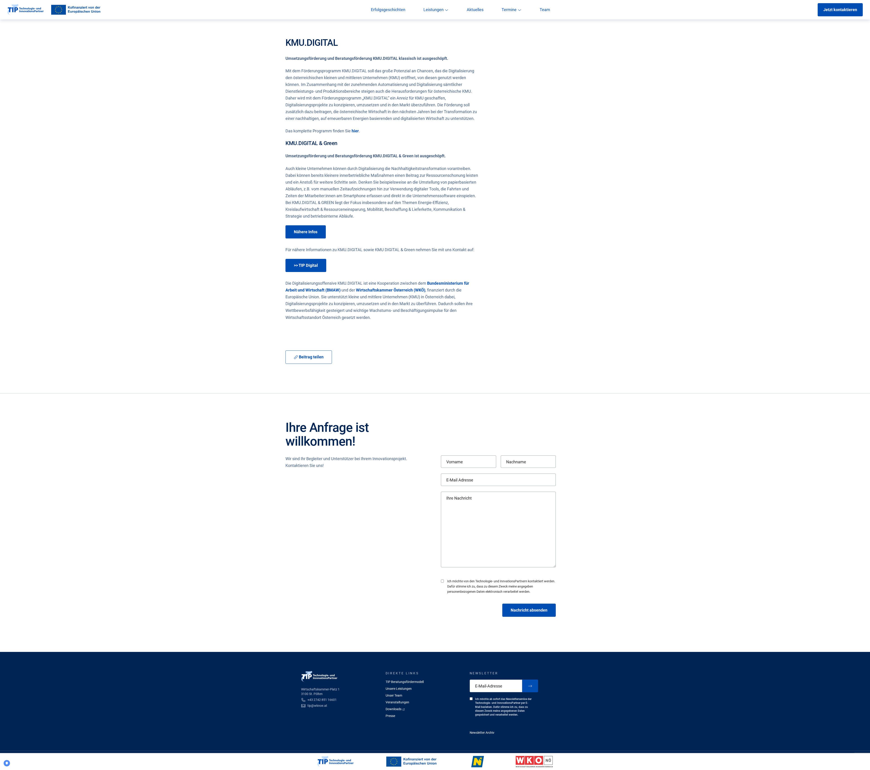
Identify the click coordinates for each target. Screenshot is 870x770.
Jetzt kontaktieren (840, 9)
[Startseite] (25, 9)
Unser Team (394, 695)
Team (545, 9)
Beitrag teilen (311, 357)
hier (355, 131)
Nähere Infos (305, 231)
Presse (390, 716)
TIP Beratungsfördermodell (405, 682)
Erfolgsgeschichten (388, 9)
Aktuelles (475, 9)
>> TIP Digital (306, 265)
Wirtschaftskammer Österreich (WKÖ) (390, 290)
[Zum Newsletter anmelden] (530, 686)
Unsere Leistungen (399, 688)
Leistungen (434, 9)
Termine (509, 9)
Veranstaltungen (397, 702)
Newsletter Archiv (482, 732)
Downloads (394, 709)
